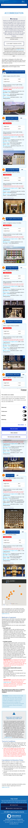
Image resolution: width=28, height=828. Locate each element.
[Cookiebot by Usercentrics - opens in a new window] (21, 390)
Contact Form (14, 805)
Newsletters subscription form (14, 808)
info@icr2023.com (20, 49)
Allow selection (14, 432)
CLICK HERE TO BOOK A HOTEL (14, 43)
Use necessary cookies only (14, 436)
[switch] (25, 411)
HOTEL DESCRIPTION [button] (8, 101)
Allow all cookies (14, 428)
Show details (21, 424)
